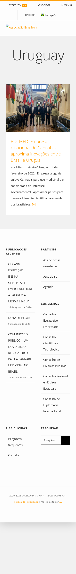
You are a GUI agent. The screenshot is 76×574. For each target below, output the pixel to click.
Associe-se (50, 276)
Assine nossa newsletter (51, 263)
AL (60, 501)
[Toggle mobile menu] (68, 30)
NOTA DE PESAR (19, 318)
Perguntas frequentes (15, 442)
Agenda (48, 287)
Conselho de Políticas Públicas (54, 363)
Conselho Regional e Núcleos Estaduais (55, 382)
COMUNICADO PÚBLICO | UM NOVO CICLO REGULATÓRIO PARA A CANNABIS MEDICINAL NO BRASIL (20, 352)
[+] (34, 204)
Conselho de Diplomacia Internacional (52, 405)
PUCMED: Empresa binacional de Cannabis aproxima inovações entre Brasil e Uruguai (38, 108)
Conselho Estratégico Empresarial (51, 320)
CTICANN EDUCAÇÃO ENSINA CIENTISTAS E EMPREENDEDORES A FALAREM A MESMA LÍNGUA (20, 282)
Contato (13, 455)
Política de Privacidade (26, 501)
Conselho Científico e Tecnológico (51, 343)
